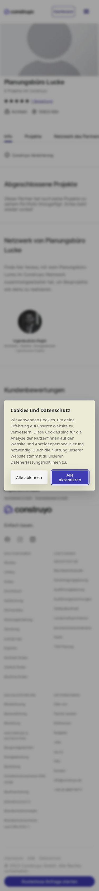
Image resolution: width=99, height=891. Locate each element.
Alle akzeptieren (70, 477)
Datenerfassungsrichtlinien (36, 462)
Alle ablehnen (29, 477)
